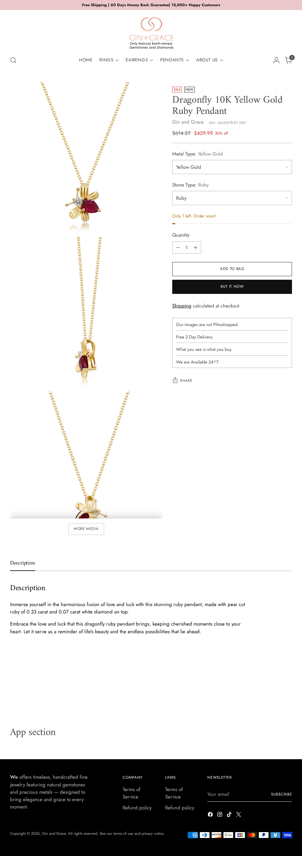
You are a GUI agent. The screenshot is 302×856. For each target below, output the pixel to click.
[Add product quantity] (195, 247)
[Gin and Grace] (151, 30)
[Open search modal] (13, 60)
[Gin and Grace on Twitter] (239, 815)
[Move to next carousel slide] (287, 695)
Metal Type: (197, 153)
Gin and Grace (188, 121)
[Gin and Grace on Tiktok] (229, 815)
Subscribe (281, 794)
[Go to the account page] (276, 60)
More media (86, 528)
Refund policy (137, 807)
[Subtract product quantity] (178, 247)
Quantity (180, 234)
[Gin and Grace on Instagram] (220, 815)
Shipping (181, 305)
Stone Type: (190, 184)
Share (186, 380)
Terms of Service (131, 793)
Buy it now (232, 286)
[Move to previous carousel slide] (273, 695)
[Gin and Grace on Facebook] (210, 815)
